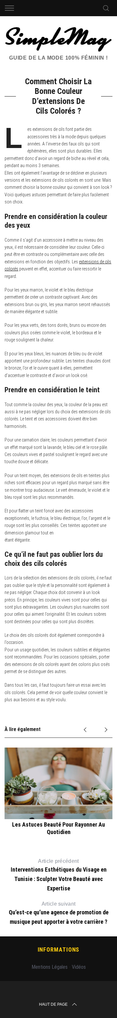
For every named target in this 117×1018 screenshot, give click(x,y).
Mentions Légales (50, 967)
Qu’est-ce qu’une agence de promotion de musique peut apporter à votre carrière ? (59, 913)
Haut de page (53, 1004)
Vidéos (79, 967)
